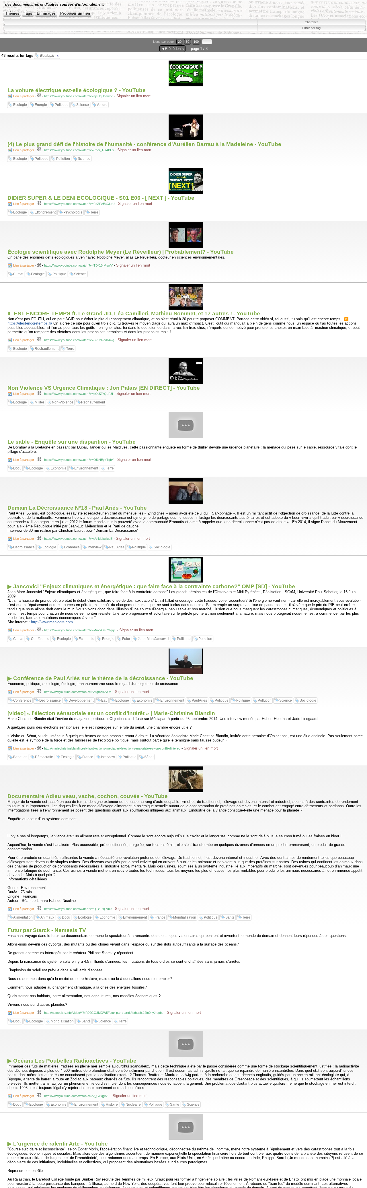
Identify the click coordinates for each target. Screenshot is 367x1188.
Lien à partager (23, 96)
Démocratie (44, 757)
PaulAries (116, 547)
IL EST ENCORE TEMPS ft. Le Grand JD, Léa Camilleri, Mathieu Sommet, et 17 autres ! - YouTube (133, 313)
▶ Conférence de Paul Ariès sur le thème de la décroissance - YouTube (100, 678)
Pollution (63, 159)
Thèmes (12, 13)
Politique (62, 105)
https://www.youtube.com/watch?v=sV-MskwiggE (78, 538)
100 (196, 41)
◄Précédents (172, 48)
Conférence (40, 639)
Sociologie (162, 547)
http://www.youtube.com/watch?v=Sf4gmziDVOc (78, 692)
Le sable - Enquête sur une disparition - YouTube (71, 442)
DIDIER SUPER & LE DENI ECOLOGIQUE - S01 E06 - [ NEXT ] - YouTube (100, 198)
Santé (230, 917)
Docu (17, 468)
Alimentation (23, 917)
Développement (81, 700)
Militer (39, 402)
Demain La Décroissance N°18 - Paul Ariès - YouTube (77, 508)
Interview (94, 547)
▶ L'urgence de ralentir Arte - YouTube (57, 1144)
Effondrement (45, 212)
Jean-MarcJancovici (153, 639)
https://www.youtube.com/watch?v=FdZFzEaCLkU (79, 203)
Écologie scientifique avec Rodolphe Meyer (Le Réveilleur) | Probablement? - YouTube (120, 252)
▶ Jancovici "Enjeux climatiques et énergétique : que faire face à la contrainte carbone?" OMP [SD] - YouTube (151, 586)
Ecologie (49, 56)
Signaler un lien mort (133, 96)
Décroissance (24, 547)
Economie (59, 468)
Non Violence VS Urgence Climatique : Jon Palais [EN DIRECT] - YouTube (103, 388)
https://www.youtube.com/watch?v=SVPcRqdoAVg (79, 340)
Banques (20, 757)
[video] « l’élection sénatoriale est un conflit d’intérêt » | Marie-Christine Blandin (111, 713)
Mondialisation (184, 917)
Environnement (86, 468)
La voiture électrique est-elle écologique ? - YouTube (76, 90)
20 (179, 41)
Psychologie (73, 212)
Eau (104, 700)
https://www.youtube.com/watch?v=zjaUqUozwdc (78, 96)
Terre (94, 212)
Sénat (148, 757)
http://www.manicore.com (52, 622)
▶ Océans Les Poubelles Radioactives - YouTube (71, 1061)
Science (82, 105)
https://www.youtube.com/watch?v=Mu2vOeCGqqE (80, 630)
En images (46, 13)
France (87, 757)
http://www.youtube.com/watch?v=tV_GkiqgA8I (76, 1096)
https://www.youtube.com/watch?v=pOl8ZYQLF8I (78, 393)
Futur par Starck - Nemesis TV (46, 930)
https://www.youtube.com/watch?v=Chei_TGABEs (79, 150)
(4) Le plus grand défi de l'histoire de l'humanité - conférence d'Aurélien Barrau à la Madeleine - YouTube (144, 144)
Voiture (102, 105)
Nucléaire (133, 1104)
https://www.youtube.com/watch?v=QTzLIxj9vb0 (78, 909)
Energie (41, 105)
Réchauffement (46, 349)
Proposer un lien (75, 13)
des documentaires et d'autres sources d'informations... (54, 4)
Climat (18, 274)
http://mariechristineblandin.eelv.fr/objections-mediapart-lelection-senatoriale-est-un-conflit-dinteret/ (112, 748)
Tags (28, 13)
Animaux (47, 917)
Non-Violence (62, 402)
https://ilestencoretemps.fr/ (29, 323)
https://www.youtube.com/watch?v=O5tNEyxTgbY (79, 459)
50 (187, 41)
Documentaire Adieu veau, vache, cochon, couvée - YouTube (87, 796)
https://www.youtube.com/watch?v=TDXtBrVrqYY (78, 265)
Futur (126, 639)
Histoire (112, 1104)
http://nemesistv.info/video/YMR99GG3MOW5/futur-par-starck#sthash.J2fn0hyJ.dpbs (103, 1012)
